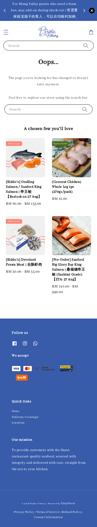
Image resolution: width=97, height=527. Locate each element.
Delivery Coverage (25, 417)
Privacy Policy (24, 512)
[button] (6, 32)
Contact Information (48, 517)
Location (18, 423)
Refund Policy (71, 512)
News (15, 411)
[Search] (85, 45)
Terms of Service (48, 512)
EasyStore (68, 503)
